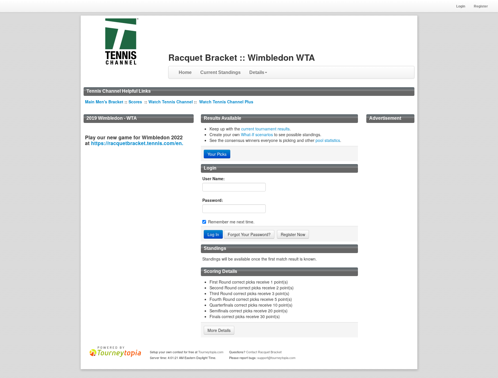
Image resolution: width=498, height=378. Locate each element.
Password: (212, 200)
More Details (219, 330)
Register (481, 6)
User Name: (213, 178)
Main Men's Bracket (104, 102)
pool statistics (328, 140)
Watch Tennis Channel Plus (226, 102)
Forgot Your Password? (249, 234)
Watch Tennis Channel (171, 102)
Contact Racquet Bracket (264, 351)
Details (256, 72)
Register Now (293, 234)
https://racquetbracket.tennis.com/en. (137, 143)
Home (185, 72)
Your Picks (217, 154)
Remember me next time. (231, 222)
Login (460, 6)
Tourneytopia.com (210, 351)
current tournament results (265, 129)
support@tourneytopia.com (276, 357)
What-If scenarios (257, 134)
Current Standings (220, 72)
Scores (136, 102)
